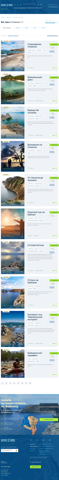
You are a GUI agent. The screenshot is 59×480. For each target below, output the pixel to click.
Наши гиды (32, 448)
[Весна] (17, 27)
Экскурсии (31, 67)
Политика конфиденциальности (46, 448)
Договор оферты (4, 475)
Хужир (44, 50)
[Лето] (33, 27)
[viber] (50, 440)
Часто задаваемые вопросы (45, 444)
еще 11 (37, 118)
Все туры (16, 7)
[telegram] (20, 5)
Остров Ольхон (39, 50)
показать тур (54, 67)
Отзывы (28, 7)
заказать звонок (35, 466)
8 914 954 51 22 (54, 7)
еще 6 (34, 85)
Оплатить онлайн (34, 7)
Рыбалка (36, 235)
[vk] (14, 5)
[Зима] (25, 27)
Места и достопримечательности (46, 446)
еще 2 (29, 52)
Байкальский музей (38, 83)
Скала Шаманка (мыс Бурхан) (33, 220)
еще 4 (37, 325)
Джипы (30, 235)
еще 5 (34, 288)
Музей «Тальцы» (31, 83)
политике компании (48, 415)
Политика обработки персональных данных (44, 451)
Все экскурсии (22, 7)
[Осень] (42, 27)
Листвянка (30, 85)
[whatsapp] (17, 5)
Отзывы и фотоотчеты (44, 454)
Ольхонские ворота (31, 50)
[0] (41, 4)
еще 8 (38, 361)
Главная (3, 17)
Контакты (40, 7)
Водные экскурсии (39, 100)
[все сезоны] (6, 27)
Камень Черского (31, 118)
